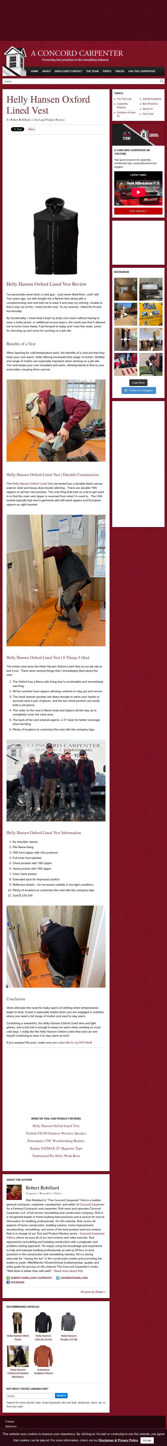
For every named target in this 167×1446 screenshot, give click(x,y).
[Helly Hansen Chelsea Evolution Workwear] (18, 1366)
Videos (119, 71)
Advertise (10, 1426)
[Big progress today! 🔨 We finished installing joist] (125, 314)
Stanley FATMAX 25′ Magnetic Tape (56, 1148)
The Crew (148, 114)
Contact (9, 1421)
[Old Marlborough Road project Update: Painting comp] (125, 289)
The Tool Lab (124, 99)
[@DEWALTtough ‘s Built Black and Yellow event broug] (150, 314)
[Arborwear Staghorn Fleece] (43, 1366)
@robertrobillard (74, 1278)
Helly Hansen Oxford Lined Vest (32, 483)
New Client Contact (68, 71)
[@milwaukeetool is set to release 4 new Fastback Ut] (125, 364)
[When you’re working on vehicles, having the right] (150, 289)
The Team (92, 71)
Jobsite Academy (152, 99)
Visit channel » (138, 211)
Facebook (18, 1282)
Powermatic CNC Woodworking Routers (56, 1140)
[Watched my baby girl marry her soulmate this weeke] (150, 339)
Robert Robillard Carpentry (31, 1278)
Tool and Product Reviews (49, 119)
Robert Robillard (20, 119)
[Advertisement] (83, 11)
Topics (106, 71)
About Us (148, 108)
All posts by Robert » (93, 1291)
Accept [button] (147, 1440)
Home (34, 71)
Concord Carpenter (92, 1204)
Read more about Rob (68, 1270)
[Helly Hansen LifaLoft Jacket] (43, 1332)
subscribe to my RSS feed (74, 1042)
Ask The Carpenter (141, 71)
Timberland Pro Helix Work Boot (56, 1155)
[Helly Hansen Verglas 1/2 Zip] (69, 1332)
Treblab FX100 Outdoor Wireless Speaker (56, 1133)
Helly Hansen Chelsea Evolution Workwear (18, 1373)
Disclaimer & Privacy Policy (118, 1440)
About (46, 71)
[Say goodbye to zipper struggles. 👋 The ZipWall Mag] (125, 339)
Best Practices (150, 103)
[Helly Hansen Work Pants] (18, 1332)
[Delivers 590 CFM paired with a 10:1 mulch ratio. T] (150, 364)
